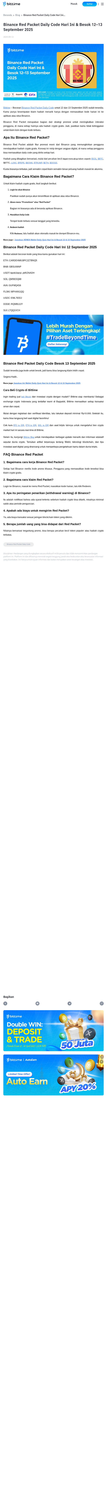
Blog (17, 15)
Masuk (74, 4)
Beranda (7, 15)
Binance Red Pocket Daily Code (18, 544)
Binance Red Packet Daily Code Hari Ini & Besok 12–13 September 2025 (44, 15)
